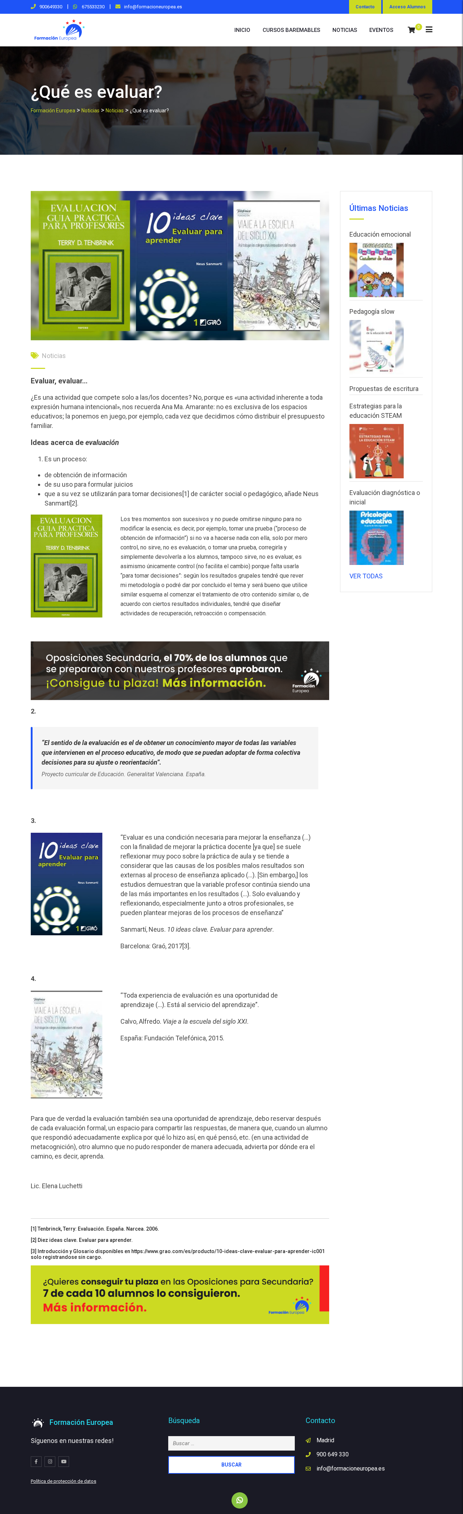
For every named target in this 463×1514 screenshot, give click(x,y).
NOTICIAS (344, 30)
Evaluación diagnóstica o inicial (384, 497)
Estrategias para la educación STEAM (375, 410)
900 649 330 (333, 1454)
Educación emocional (380, 234)
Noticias (54, 355)
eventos (381, 30)
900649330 (50, 6)
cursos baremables (291, 30)
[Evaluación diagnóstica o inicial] (376, 538)
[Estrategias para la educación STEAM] (376, 451)
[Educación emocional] (376, 270)
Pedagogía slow (372, 311)
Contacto (365, 6)
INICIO (242, 30)
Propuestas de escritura (384, 388)
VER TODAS (366, 576)
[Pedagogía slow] (376, 347)
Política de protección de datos (63, 1481)
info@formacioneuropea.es (153, 6)
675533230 (93, 6)
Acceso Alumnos (407, 6)
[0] (411, 30)
